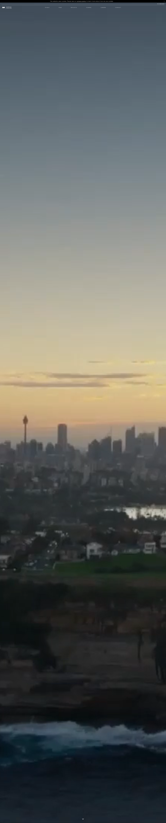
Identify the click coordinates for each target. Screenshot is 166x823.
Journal (89, 7)
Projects (74, 7)
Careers (103, 7)
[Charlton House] (6, 7)
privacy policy (81, 1)
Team (60, 7)
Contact (118, 7)
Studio (47, 7)
